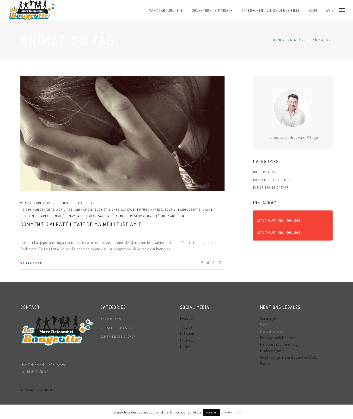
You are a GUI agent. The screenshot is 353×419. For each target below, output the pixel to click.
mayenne (76, 216)
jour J (170, 209)
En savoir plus (230, 412)
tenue (184, 216)
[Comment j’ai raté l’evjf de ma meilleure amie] (122, 133)
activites (64, 209)
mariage (46, 216)
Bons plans (263, 172)
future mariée (149, 209)
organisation (98, 216)
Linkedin (186, 346)
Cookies (265, 363)
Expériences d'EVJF (271, 187)
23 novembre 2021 (35, 203)
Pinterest (186, 340)
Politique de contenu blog (278, 344)
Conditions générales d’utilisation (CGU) (288, 357)
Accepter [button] (211, 412)
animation (84, 209)
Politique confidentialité (277, 337)
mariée (61, 216)
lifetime (29, 216)
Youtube (186, 327)
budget (101, 209)
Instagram (187, 333)
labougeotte (189, 209)
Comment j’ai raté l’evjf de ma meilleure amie (81, 224)
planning (120, 216)
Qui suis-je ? (268, 318)
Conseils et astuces (77, 203)
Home (277, 40)
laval (208, 209)
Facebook (187, 318)
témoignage (166, 216)
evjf (131, 209)
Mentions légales (272, 350)
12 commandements (38, 209)
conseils (117, 209)
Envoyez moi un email (36, 389)
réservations (142, 216)
